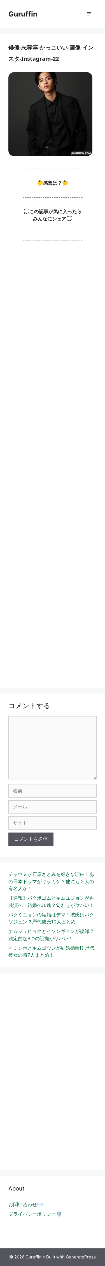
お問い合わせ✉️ (25, 1204)
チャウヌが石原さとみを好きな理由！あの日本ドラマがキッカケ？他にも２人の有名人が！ (51, 881)
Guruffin (23, 14)
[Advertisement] (52, 464)
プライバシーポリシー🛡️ (35, 1214)
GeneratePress (81, 1257)
